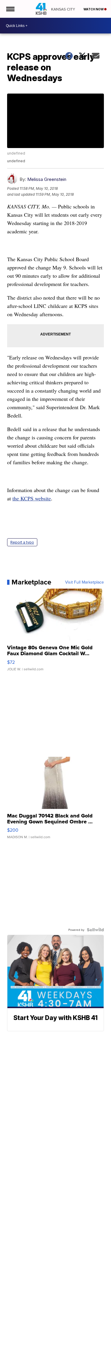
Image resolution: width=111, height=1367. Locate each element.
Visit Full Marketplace (84, 582)
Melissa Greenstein (46, 179)
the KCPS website (31, 498)
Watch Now (93, 9)
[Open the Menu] (9, 8)
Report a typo (22, 542)
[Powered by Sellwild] (95, 930)
